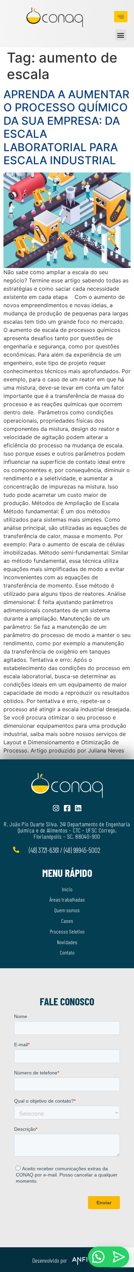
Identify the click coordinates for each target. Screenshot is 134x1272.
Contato (67, 952)
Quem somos (67, 910)
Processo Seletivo (67, 931)
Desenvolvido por (49, 1260)
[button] (120, 35)
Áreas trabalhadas (67, 899)
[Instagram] (56, 808)
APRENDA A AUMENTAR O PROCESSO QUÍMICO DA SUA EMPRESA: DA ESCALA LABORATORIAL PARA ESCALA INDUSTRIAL (66, 127)
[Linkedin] (78, 808)
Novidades (67, 942)
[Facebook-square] (67, 808)
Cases (67, 920)
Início (67, 889)
